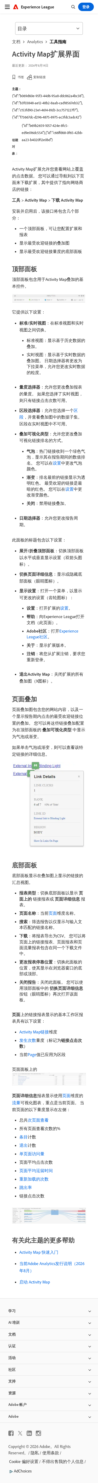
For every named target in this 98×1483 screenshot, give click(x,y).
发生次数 (27, 1040)
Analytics (35, 41)
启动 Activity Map (34, 1282)
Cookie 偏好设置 (23, 1461)
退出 (23, 1145)
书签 (21, 77)
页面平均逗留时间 (36, 1170)
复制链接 (39, 77)
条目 (23, 1136)
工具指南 (58, 41)
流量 (16, 1102)
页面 (53, 913)
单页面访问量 (31, 1153)
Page (32, 1054)
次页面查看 (38, 1120)
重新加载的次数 (34, 1179)
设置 (57, 463)
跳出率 (25, 1187)
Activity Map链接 (34, 1031)
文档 (16, 41)
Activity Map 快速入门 (38, 1252)
